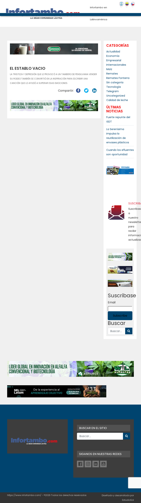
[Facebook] (80, 464)
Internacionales (116, 65)
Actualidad (113, 51)
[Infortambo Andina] (126, 4)
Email (111, 302)
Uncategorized (115, 96)
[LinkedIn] (95, 464)
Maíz (109, 69)
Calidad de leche (117, 100)
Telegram (112, 91)
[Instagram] (88, 464)
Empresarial (113, 60)
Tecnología (113, 87)
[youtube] (103, 464)
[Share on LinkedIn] (94, 90)
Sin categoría (114, 82)
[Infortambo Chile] (132, 4)
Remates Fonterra (117, 78)
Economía (112, 56)
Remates (112, 73)
